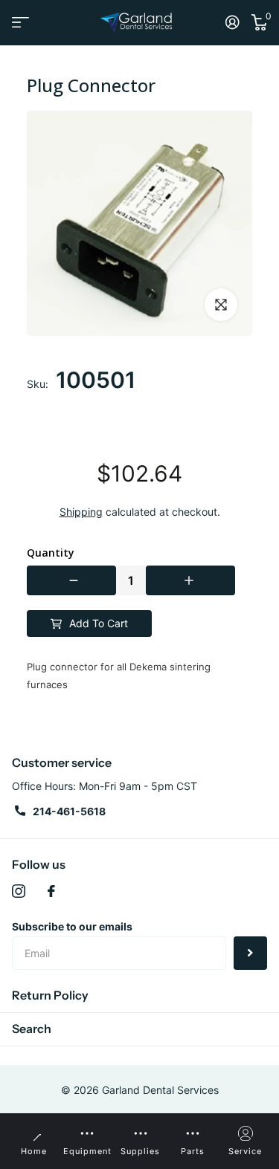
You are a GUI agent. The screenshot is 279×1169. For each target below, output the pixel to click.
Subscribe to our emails (72, 926)
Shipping (81, 511)
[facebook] (51, 891)
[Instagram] (18, 891)
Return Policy (50, 995)
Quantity (50, 553)
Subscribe (250, 953)
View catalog (20, 22)
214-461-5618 (69, 811)
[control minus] (71, 580)
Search (31, 1028)
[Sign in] (232, 22)
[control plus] (190, 580)
